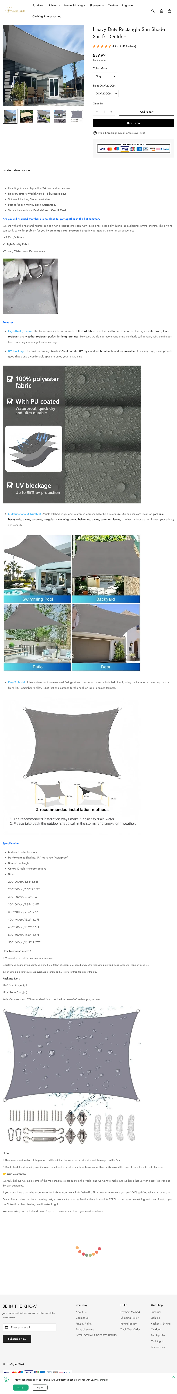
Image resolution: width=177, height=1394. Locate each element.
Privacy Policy (84, 1324)
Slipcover (95, 5)
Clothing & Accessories (46, 16)
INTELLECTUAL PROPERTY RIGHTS (96, 1335)
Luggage (127, 5)
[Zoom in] (77, 32)
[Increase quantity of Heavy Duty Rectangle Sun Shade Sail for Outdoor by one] (111, 111)
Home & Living (73, 5)
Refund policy (128, 1324)
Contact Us (82, 1318)
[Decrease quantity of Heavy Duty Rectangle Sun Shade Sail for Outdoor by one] (97, 111)
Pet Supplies (158, 1335)
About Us (81, 1312)
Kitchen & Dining (161, 1324)
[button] (169, 11)
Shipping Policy (129, 1318)
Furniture (38, 5)
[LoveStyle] (15, 11)
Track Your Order (130, 1329)
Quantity (98, 103)
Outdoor (113, 5)
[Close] (173, 1376)
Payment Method (130, 1312)
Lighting (52, 5)
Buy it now (133, 123)
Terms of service (85, 1329)
